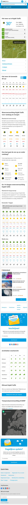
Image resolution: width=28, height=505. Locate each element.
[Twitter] (12, 345)
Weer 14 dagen (4, 480)
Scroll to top (26, 503)
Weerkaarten (11, 475)
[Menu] (25, 1)
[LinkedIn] (14, 345)
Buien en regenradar (5, 472)
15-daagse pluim (14, 480)
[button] (14, 49)
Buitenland (6, 270)
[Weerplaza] (5, 1)
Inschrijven (14, 340)
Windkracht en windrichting (18, 477)
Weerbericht (3, 475)
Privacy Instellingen (5, 502)
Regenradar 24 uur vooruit (18, 472)
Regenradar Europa (5, 477)
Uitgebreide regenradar (19, 42)
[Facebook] (10, 345)
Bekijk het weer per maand (14, 394)
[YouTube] (15, 345)
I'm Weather (10, 408)
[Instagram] (17, 345)
